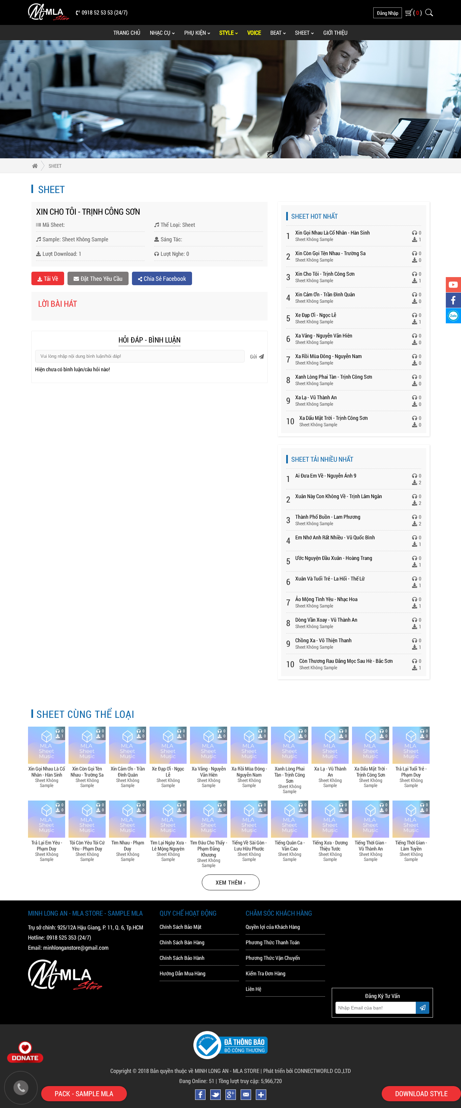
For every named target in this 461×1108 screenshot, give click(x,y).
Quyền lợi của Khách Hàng (273, 926)
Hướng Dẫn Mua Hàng (183, 973)
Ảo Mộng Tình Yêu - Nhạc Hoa (326, 598)
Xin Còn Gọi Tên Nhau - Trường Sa (330, 252)
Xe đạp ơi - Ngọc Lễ (315, 314)
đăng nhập (387, 12)
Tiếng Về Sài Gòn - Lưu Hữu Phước (249, 845)
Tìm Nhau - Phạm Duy (127, 845)
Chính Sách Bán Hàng (182, 942)
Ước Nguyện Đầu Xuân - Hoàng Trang (333, 557)
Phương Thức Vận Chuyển (273, 957)
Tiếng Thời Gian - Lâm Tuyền (411, 845)
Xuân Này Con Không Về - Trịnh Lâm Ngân (338, 495)
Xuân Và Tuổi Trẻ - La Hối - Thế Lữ (330, 578)
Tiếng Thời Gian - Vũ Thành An (370, 845)
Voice (254, 32)
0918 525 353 (61, 937)
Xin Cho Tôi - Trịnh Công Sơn (325, 273)
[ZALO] (453, 315)
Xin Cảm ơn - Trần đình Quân (325, 294)
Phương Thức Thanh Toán (273, 942)
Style (226, 32)
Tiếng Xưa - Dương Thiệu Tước (330, 845)
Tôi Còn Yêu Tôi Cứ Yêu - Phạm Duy (87, 845)
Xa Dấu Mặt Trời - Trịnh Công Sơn (333, 417)
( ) (417, 12)
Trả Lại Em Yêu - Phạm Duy (46, 845)
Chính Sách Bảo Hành (182, 957)
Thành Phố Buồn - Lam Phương (327, 516)
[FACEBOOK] (453, 300)
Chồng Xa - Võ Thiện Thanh (323, 640)
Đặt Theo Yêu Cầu (102, 278)
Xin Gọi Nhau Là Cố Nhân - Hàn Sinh (332, 232)
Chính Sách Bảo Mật (180, 926)
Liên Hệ (253, 988)
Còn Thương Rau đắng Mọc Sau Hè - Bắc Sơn (346, 660)
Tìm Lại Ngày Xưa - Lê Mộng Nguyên (168, 845)
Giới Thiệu (335, 32)
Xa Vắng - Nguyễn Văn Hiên (323, 335)
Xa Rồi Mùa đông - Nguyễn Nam (328, 355)
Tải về (51, 278)
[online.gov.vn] (230, 1057)
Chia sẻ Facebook (165, 278)
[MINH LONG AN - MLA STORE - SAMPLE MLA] (48, 18)
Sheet (302, 32)
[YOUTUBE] (453, 284)
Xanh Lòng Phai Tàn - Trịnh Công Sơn (333, 376)
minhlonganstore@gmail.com (76, 947)
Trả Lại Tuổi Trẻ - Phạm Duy (411, 771)
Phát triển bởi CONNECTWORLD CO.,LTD (307, 1071)
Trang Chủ (126, 32)
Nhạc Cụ (160, 32)
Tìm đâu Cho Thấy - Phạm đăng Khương (208, 848)
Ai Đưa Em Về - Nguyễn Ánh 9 (325, 475)
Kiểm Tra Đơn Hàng (266, 973)
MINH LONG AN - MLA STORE (227, 1071)
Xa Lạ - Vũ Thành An (316, 397)
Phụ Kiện (195, 32)
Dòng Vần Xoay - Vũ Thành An (326, 619)
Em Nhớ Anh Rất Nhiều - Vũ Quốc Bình (335, 537)
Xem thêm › (231, 882)
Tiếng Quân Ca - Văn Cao (290, 845)
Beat (275, 32)
